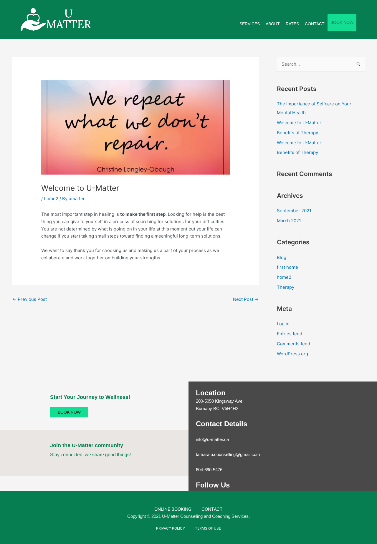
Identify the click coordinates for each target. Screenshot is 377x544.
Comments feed (293, 343)
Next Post (246, 299)
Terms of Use (208, 528)
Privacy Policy (170, 528)
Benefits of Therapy (297, 132)
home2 (51, 198)
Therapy (285, 287)
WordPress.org (292, 353)
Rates (292, 23)
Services (249, 23)
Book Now (341, 22)
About (273, 23)
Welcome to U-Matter (299, 122)
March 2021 (289, 220)
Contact (315, 23)
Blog (281, 257)
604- (200, 469)
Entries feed (289, 333)
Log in (283, 323)
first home (287, 267)
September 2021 (294, 210)
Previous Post (29, 299)
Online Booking (172, 509)
